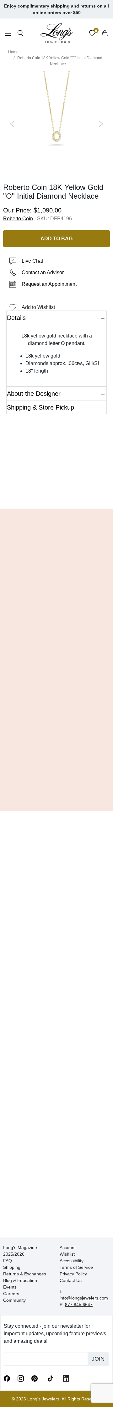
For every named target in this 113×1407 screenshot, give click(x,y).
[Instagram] (21, 1378)
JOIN (98, 1359)
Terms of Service (76, 1267)
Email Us (56, 494)
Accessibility (71, 1260)
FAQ (7, 1260)
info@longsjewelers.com (84, 1297)
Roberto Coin (18, 218)
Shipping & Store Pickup (40, 407)
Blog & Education (20, 1280)
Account (68, 1247)
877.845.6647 (79, 1304)
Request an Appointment (49, 284)
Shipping (11, 1267)
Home (13, 52)
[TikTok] (50, 1377)
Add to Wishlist (38, 307)
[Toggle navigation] (8, 34)
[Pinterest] (34, 1378)
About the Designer (34, 393)
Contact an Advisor (43, 272)
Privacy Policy (73, 1273)
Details (16, 317)
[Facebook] (7, 1378)
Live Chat (32, 261)
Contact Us (71, 1280)
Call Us (19, 494)
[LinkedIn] (66, 1378)
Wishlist (67, 1254)
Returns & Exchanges (24, 1273)
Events (10, 1286)
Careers (11, 1293)
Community (14, 1300)
